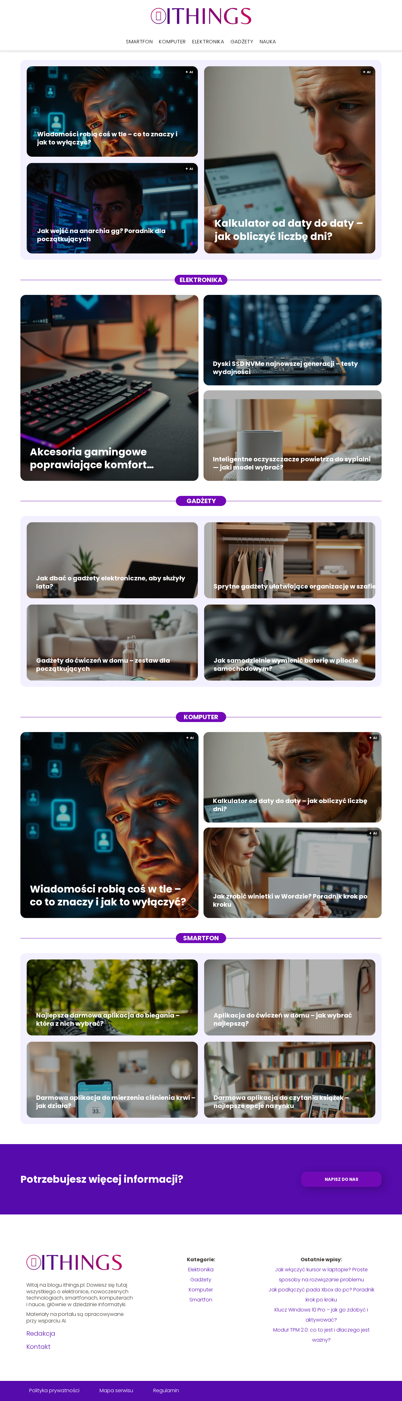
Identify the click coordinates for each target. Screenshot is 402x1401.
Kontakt (38, 1347)
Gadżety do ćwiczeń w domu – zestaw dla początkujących (103, 664)
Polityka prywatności (54, 1390)
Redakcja (40, 1333)
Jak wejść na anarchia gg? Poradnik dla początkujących (101, 235)
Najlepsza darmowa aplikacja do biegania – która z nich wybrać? (108, 1019)
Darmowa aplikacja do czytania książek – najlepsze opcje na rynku (281, 1102)
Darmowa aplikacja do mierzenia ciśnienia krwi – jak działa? (115, 1102)
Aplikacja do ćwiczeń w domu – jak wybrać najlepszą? (283, 1019)
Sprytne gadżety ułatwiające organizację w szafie (295, 586)
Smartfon (139, 41)
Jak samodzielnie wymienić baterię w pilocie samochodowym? (286, 664)
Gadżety (242, 41)
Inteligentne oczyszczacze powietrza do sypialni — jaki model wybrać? (292, 463)
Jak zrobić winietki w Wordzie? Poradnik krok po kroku (290, 900)
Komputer (172, 41)
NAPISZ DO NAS (341, 1179)
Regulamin (166, 1390)
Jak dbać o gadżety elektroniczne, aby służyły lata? (110, 582)
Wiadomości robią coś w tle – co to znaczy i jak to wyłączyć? (107, 138)
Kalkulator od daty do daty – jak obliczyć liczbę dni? (289, 230)
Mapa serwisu (116, 1390)
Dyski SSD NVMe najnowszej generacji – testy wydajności (285, 368)
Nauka (268, 41)
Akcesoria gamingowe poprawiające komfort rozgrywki (88, 458)
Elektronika (208, 41)
